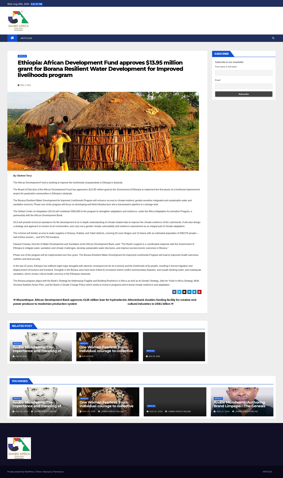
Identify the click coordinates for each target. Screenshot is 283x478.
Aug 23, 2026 (89, 411)
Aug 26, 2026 (21, 411)
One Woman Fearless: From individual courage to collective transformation (106, 351)
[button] (273, 38)
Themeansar (58, 472)
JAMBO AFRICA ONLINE (45, 411)
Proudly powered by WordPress (21, 472)
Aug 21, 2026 (223, 411)
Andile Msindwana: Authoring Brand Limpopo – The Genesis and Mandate (239, 406)
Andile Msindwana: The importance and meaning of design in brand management (38, 351)
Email (217, 80)
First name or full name (226, 66)
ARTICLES (26, 38)
